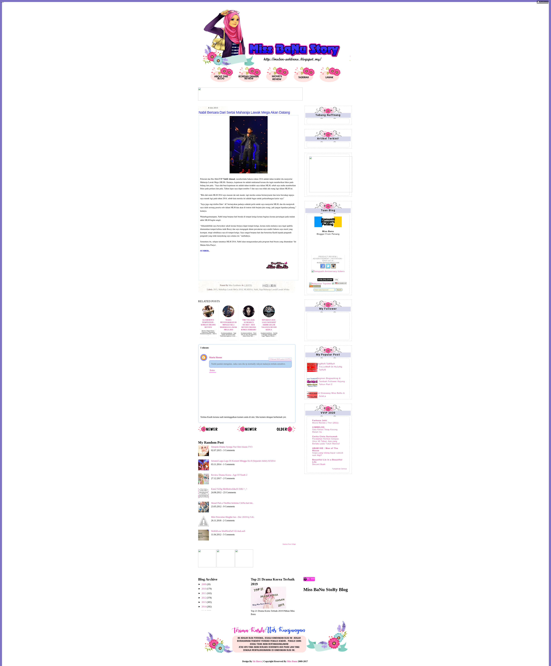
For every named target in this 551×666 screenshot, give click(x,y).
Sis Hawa (257, 661)
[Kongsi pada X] (269, 285)
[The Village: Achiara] (249, 316)
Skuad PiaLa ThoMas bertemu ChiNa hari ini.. (232, 503)
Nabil (256, 289)
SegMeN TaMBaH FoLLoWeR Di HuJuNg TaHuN (329, 367)
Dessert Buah (318, 464)
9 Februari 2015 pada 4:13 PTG (280, 359)
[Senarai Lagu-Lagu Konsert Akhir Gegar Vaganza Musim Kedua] (269, 316)
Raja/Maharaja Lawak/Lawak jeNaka (274, 289)
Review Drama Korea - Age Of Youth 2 (229, 475)
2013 (204, 602)
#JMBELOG (318, 427)
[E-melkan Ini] (263, 285)
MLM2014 (248, 289)
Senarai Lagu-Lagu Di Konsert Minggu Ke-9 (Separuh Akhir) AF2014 (243, 461)
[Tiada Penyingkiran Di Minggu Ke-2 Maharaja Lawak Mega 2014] (228, 316)
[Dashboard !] (542, 3)
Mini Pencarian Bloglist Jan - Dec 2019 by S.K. (232, 517)
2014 (204, 606)
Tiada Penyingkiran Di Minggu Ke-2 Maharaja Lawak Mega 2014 (228, 325)
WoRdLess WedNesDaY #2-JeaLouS (228, 531)
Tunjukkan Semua (339, 469)
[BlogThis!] (266, 285)
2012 (204, 598)
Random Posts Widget (289, 544)
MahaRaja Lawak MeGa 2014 (231, 289)
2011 (204, 593)
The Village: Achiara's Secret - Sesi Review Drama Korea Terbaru (248, 325)
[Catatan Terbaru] (208, 432)
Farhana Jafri (319, 420)
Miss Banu (292, 661)
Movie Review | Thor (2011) (325, 423)
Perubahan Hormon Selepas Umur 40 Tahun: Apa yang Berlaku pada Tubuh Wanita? (326, 441)
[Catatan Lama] (286, 432)
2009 (204, 584)
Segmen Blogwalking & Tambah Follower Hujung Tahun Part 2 (331, 381)
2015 (215, 289)
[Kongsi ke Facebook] (272, 285)
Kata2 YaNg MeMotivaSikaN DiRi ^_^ (229, 489)
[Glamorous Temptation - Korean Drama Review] (208, 316)
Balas (212, 370)
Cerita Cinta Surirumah (324, 436)
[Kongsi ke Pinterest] (274, 285)
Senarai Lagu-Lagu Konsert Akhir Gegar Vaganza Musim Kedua (269, 325)
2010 (204, 588)
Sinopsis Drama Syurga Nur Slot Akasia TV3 (231, 447)
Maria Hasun (215, 357)
